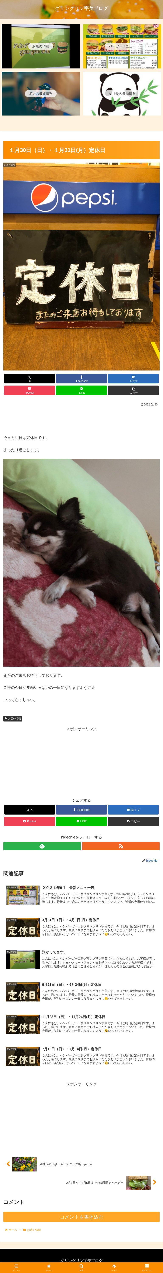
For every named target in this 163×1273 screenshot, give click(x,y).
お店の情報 (14, 718)
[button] (133, 390)
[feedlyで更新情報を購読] (42, 846)
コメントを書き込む (81, 1217)
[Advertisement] (81, 419)
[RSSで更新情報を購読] (121, 846)
